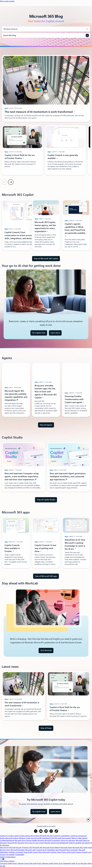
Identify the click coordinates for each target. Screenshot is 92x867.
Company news (55, 852)
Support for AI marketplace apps (47, 850)
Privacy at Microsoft (68, 852)
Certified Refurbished (7, 840)
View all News (46, 728)
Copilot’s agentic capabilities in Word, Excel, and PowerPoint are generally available (75, 228)
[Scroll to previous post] (4, 182)
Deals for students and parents (79, 843)
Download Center (48, 838)
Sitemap (20, 863)
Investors (78, 852)
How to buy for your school (34, 843)
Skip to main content (7, 1)
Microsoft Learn (30, 850)
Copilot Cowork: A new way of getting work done (45, 548)
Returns (74, 838)
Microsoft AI (4, 847)
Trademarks (67, 863)
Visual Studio (27, 852)
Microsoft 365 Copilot (80, 847)
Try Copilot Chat (38, 333)
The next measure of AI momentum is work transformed (39, 111)
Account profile (36, 838)
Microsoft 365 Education (15, 843)
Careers (35, 852)
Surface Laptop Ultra (26, 836)
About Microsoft (44, 852)
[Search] (87, 35)
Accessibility (11, 854)
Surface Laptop (13, 836)
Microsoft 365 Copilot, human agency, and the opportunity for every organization (45, 226)
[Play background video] (88, 819)
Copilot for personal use (78, 836)
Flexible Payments (38, 840)
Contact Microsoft (30, 863)
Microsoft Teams (66, 847)
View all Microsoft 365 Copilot (46, 259)
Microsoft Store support (63, 838)
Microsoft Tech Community (68, 850)
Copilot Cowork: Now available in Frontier (12, 548)
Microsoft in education (52, 840)
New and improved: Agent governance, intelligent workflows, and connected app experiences (68, 476)
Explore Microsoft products (9, 838)
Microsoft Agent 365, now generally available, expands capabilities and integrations (16, 395)
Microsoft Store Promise (23, 840)
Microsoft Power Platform (51, 847)
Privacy (39, 863)
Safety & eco (75, 863)
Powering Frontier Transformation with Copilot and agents (74, 399)
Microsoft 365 (37, 847)
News (6, 108)
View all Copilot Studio (46, 500)
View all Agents (46, 425)
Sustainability (19, 854)
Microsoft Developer (18, 850)
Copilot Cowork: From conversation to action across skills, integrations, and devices (19, 235)
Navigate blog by (11, 29)
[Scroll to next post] (10, 182)
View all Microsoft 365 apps (46, 576)
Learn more (55, 333)
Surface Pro (4, 836)
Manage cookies (48, 863)
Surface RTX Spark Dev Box (43, 836)
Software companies (16, 852)
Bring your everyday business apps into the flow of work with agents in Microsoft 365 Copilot (46, 391)
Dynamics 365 (27, 847)
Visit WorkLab (46, 650)
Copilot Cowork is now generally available (63, 156)
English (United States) (7, 857)
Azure (8, 850)
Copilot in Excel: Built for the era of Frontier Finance (20, 156)
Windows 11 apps (25, 838)
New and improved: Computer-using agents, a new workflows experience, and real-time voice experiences (22, 476)
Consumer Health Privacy (8, 863)
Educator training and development (56, 843)
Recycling (84, 863)
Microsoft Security (15, 847)
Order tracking (82, 838)
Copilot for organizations (61, 836)
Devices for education (67, 840)
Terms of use (58, 863)
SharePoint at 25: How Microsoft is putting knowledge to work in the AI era (75, 544)
